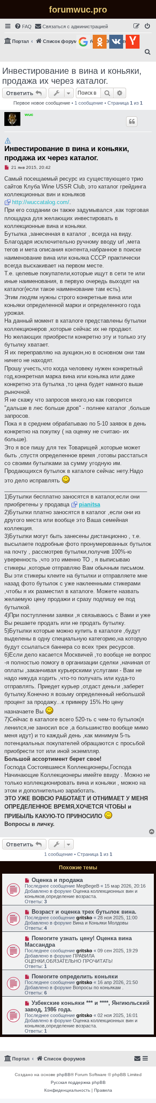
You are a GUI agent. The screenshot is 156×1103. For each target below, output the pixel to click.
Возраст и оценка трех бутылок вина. (84, 911)
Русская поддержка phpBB (78, 1082)
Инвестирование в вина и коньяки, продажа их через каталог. (72, 76)
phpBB (64, 1074)
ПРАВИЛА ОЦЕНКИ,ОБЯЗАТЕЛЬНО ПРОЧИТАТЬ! (69, 958)
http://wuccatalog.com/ (40, 202)
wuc (29, 114)
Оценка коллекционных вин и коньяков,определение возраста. (81, 893)
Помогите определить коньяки (75, 976)
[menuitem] (23, 26)
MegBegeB (87, 885)
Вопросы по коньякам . (98, 987)
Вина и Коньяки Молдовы (100, 922)
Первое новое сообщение (41, 103)
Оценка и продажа (57, 880)
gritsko (84, 917)
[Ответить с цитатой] (131, 121)
